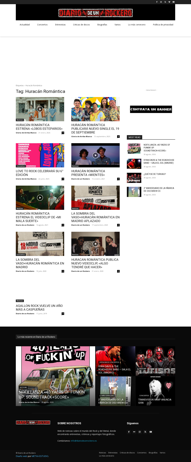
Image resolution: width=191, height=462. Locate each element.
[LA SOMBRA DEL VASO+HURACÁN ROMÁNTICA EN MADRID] (40, 244)
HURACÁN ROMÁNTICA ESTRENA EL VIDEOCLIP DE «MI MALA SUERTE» (38, 217)
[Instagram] (161, 2)
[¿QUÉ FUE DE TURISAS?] (134, 178)
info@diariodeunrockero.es (84, 440)
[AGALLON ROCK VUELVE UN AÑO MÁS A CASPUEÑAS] (40, 290)
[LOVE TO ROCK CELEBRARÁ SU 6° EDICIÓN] (40, 155)
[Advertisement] (95, 59)
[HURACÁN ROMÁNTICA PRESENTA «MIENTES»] (95, 155)
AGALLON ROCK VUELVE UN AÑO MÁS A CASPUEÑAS (39, 307)
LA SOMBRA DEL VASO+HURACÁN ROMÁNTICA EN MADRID (40, 263)
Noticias (20, 120)
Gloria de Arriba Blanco (26, 133)
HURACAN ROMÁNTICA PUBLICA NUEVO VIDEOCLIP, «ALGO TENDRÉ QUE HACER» (94, 263)
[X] (165, 2)
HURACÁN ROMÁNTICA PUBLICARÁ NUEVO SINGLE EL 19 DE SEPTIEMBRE (95, 128)
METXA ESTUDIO (40, 456)
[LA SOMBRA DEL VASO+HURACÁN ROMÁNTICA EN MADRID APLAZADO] (95, 198)
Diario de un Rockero (80, 179)
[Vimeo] (169, 2)
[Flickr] (134, 432)
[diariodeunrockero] (95, 13)
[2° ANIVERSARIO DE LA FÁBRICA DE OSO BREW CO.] (134, 192)
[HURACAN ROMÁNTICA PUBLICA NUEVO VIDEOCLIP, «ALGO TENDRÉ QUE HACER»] (95, 244)
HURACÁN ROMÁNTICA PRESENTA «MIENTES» (88, 173)
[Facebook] (157, 2)
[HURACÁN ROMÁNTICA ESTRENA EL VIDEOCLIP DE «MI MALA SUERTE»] (40, 198)
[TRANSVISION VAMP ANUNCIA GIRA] (155, 391)
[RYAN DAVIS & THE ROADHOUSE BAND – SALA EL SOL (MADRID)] (134, 164)
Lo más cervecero (106, 395)
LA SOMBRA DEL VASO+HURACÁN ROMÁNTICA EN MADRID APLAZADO (95, 217)
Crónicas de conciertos (109, 362)
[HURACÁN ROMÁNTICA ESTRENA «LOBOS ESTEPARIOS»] (40, 109)
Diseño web (21, 456)
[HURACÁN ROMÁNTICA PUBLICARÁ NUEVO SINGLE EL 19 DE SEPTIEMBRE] (95, 109)
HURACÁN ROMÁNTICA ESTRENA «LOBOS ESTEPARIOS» (39, 127)
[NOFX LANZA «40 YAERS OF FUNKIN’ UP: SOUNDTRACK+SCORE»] (134, 148)
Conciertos (21, 166)
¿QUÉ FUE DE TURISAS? (155, 174)
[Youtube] (173, 2)
